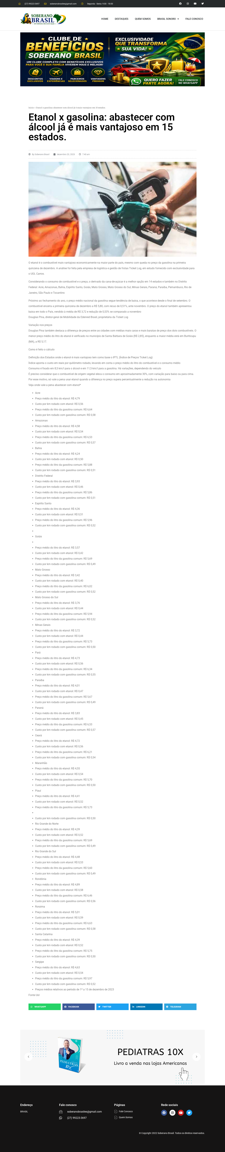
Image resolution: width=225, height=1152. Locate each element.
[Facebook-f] (180, 3)
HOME (104, 18)
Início (31, 107)
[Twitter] (202, 3)
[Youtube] (195, 3)
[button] (44, 1007)
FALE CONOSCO (194, 18)
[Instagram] (188, 3)
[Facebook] (164, 1113)
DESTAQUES (121, 18)
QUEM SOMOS (143, 18)
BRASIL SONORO (166, 18)
